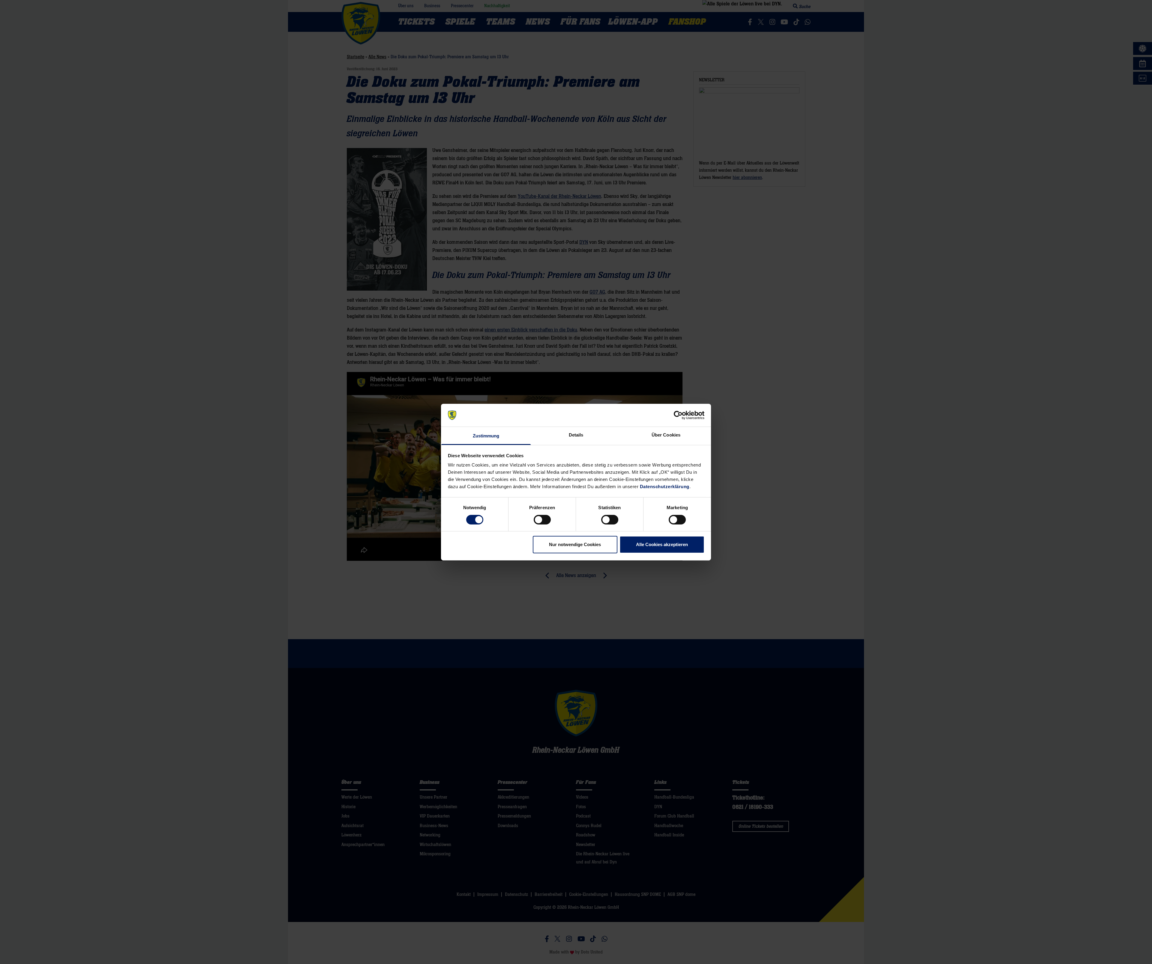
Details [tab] (576, 434)
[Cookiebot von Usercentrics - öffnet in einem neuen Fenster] (678, 415)
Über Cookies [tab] (666, 434)
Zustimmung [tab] (486, 435)
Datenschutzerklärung (664, 486)
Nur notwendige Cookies (575, 544)
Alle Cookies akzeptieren (662, 544)
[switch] (542, 519)
